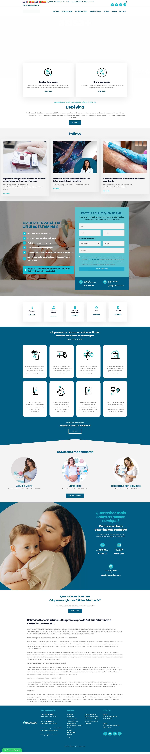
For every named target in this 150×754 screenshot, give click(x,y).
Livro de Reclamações (91, 721)
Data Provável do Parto (87, 238)
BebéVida (56, 11)
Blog (68, 737)
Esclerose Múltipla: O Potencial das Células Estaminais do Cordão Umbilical (71, 179)
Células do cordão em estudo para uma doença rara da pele (124, 179)
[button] (12, 750)
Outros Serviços (71, 723)
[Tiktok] (124, 4)
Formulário (119, 553)
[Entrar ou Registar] (125, 2)
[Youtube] (116, 4)
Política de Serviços (90, 714)
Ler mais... (6, 193)
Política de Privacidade (91, 716)
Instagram (115, 734)
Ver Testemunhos (75, 495)
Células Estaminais (81, 11)
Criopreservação (67, 11)
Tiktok (120, 734)
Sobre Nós (70, 714)
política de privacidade (93, 259)
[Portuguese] (30, 1)
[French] (27, 1)
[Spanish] (33, 1)
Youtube (110, 734)
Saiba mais (48, 91)
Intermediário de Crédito (92, 719)
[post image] (25, 157)
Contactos (122, 11)
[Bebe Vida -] (31, 11)
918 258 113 (89, 285)
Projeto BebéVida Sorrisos (74, 725)
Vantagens (70, 716)
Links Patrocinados (81, 746)
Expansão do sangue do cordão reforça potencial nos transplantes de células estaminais (24, 179)
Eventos (114, 11)
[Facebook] (112, 4)
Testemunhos (71, 728)
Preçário (69, 730)
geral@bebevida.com (116, 286)
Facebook (105, 734)
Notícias (106, 11)
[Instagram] (120, 4)
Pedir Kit (75, 122)
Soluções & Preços (95, 11)
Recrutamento (71, 732)
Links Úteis (88, 723)
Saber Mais (75, 611)
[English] (24, 1)
